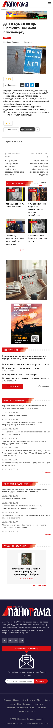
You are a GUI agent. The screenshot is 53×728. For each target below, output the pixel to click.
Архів (12, 704)
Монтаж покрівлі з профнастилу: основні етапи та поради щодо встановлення (24, 442)
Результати (43, 386)
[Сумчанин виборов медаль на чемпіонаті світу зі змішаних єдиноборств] (37, 194)
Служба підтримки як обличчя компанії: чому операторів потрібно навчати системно (22, 423)
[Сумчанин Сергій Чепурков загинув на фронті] (37, 226)
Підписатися (41, 681)
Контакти (42, 708)
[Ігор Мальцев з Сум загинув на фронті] (15, 194)
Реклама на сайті (27, 711)
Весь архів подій (39, 586)
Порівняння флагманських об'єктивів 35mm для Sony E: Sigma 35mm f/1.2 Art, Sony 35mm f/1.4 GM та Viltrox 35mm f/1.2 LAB (26, 453)
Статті (25, 700)
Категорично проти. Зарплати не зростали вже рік (26, 364)
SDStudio (44, 723)
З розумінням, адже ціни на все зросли (22, 374)
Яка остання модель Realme (14, 415)
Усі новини (46, 472)
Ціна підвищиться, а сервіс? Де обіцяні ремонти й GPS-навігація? (25, 379)
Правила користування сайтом (21, 708)
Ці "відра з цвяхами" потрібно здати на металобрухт (20, 369)
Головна (7, 700)
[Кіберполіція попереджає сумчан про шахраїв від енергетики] (15, 226)
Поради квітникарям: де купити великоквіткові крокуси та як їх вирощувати (26, 433)
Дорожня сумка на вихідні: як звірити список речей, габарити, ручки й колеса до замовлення (25, 407)
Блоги (47, 700)
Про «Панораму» (25, 704)
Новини (7, 38)
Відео (39, 700)
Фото (32, 700)
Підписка (39, 704)
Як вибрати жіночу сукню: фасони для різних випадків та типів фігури (26, 464)
